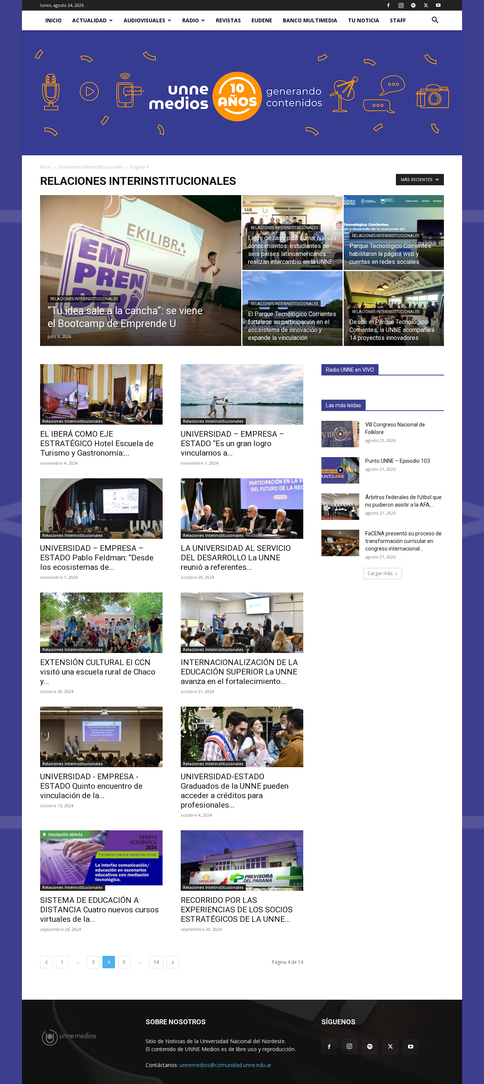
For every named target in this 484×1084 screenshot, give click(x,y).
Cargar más (380, 573)
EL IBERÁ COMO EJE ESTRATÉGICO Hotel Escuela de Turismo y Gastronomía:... (97, 443)
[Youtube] (438, 5)
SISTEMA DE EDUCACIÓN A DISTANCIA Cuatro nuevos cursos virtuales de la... (99, 910)
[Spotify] (413, 5)
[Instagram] (400, 5)
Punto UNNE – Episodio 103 (397, 461)
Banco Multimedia (310, 20)
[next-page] (172, 962)
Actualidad (89, 20)
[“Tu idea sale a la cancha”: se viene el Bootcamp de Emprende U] (140, 282)
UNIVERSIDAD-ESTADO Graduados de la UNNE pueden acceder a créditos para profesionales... (235, 791)
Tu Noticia (363, 20)
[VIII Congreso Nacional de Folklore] (340, 434)
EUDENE (261, 20)
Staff (398, 20)
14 (156, 962)
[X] (425, 5)
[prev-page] (46, 962)
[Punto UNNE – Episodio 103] (340, 470)
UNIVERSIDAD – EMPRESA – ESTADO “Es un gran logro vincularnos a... (232, 443)
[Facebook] (388, 5)
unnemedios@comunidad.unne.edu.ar (225, 1064)
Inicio (45, 167)
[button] (435, 21)
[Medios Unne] (242, 92)
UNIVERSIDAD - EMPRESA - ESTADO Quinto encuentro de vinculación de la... (91, 786)
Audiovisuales (144, 20)
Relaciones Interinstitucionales (91, 167)
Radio (190, 20)
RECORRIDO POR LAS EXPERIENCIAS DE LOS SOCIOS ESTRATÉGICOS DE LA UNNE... (237, 910)
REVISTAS (228, 20)
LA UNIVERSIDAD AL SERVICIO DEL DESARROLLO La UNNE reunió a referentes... (236, 558)
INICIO (53, 20)
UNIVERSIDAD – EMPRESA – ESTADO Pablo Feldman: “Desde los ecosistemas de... (97, 558)
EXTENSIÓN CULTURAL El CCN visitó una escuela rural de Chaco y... (97, 672)
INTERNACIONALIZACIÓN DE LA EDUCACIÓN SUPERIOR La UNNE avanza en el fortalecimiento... (239, 672)
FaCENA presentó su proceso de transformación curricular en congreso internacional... (403, 541)
